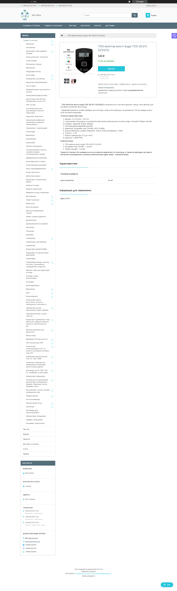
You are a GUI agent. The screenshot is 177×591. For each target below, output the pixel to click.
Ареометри (30, 407)
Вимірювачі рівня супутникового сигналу (38, 91)
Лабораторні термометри (35, 376)
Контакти (85, 26)
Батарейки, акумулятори (35, 423)
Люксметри (30, 227)
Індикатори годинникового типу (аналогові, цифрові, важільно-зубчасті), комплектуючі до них (38, 323)
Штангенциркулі (32, 296)
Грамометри (30, 245)
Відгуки (26, 434)
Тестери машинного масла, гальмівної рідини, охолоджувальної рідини (36, 152)
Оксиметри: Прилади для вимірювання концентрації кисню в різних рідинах (36, 365)
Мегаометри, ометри (33, 64)
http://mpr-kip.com (31, 538)
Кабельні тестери (32, 185)
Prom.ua (100, 569)
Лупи (28, 293)
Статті (25, 449)
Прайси (26, 454)
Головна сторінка (31, 26)
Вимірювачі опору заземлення (37, 192)
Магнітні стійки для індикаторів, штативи (38, 271)
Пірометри (30, 44)
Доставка (110, 26)
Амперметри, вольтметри (35, 79)
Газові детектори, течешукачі (37, 57)
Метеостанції (31, 335)
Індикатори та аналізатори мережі (36, 181)
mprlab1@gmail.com (32, 541)
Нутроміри (30, 282)
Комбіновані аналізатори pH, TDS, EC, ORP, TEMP (37, 358)
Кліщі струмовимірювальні (36, 169)
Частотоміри (30, 86)
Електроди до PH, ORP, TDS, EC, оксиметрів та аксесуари (37, 371)
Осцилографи (31, 60)
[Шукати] (135, 15)
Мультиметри (31, 196)
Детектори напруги (33, 176)
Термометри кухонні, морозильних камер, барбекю (37, 309)
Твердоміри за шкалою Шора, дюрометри (37, 254)
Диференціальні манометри (36, 158)
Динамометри (31, 220)
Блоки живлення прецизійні (36, 165)
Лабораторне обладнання (36, 416)
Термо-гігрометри (32, 200)
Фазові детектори (32, 172)
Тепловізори (30, 47)
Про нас (72, 26)
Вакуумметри (31, 139)
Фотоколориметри (33, 399)
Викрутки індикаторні (34, 189)
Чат (168, 585)
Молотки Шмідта (32, 207)
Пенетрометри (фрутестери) (36, 95)
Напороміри (30, 142)
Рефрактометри (32, 396)
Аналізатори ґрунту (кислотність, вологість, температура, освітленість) (36, 302)
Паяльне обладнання (34, 146)
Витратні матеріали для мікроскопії (35, 331)
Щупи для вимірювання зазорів (34, 212)
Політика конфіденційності (102, 573)
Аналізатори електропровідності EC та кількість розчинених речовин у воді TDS (37, 349)
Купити (111, 69)
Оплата (97, 26)
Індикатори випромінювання (36, 82)
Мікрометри (30, 289)
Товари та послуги (53, 26)
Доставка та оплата (31, 444)
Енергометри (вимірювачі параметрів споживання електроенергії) (35, 122)
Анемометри (30, 238)
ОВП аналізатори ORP (34, 343)
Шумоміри (29, 235)
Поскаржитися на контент (83, 573)
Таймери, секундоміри (34, 420)
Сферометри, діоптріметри (36, 242)
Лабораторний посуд (34, 403)
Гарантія (26, 439)
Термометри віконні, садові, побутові (36, 315)
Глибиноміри (30, 258)
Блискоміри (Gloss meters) (36, 161)
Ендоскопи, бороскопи (34, 116)
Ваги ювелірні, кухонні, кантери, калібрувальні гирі (38, 391)
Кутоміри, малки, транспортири (32, 277)
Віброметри (30, 68)
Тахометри (30, 231)
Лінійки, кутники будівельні (36, 216)
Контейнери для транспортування (32, 411)
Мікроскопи (30, 203)
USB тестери (31, 105)
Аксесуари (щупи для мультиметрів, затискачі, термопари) (35, 111)
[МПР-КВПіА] (25, 19)
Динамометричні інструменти (37, 224)
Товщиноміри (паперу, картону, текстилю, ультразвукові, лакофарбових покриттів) (37, 264)
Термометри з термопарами (36, 128)
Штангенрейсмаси (32, 285)
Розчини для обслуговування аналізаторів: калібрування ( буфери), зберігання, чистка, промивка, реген (37, 383)
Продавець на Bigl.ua (88, 571)
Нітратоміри (30, 132)
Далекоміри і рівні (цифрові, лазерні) (36, 52)
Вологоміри (30, 75)
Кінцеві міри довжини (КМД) (36, 249)
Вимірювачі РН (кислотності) (37, 339)
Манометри (30, 135)
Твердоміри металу (33, 71)
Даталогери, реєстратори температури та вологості (36, 100)
